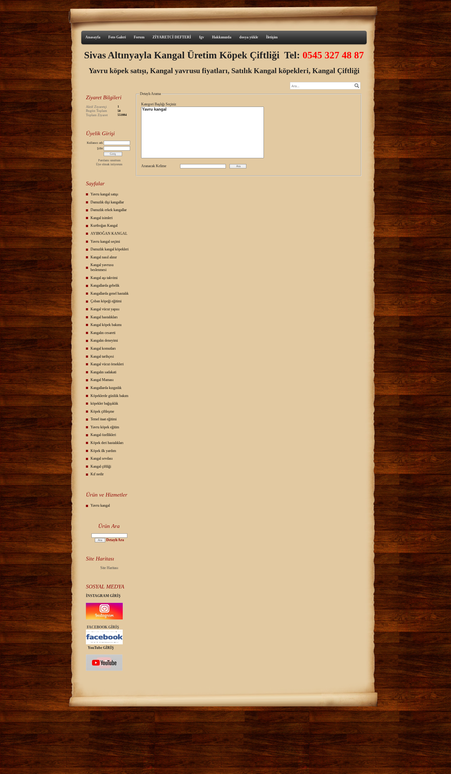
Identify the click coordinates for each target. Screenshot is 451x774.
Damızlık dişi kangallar (107, 202)
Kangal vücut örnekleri (107, 364)
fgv (201, 37)
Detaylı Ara (115, 540)
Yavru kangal (100, 505)
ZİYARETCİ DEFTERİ (171, 37)
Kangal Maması (102, 380)
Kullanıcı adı (95, 142)
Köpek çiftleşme (102, 411)
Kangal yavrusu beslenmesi (102, 267)
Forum (139, 37)
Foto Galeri (117, 37)
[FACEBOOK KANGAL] (104, 643)
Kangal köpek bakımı (106, 325)
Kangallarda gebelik (105, 285)
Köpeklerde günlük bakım (109, 396)
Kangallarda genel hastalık (110, 293)
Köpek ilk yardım (103, 451)
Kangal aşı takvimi (104, 278)
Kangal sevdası (102, 458)
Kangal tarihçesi (102, 356)
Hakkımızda (221, 37)
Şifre (100, 148)
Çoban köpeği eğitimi (106, 301)
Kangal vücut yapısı (105, 309)
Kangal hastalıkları (104, 317)
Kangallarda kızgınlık (106, 388)
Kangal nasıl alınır (104, 257)
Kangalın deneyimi (104, 340)
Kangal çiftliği (101, 466)
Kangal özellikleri (103, 435)
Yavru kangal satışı (104, 194)
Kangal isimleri (102, 218)
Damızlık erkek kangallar (109, 210)
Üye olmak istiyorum (109, 164)
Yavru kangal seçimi (105, 241)
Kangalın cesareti (103, 333)
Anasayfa (92, 37)
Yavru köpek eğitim (105, 427)
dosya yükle (248, 37)
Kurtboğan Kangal (104, 225)
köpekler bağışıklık (104, 403)
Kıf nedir (97, 474)
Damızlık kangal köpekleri (110, 249)
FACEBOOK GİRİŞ (103, 627)
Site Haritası (109, 568)
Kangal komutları (103, 348)
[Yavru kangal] (202, 109)
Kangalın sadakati (103, 372)
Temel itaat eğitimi (104, 419)
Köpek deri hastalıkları (107, 443)
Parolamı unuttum (109, 160)
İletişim (272, 37)
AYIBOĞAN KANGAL (109, 233)
